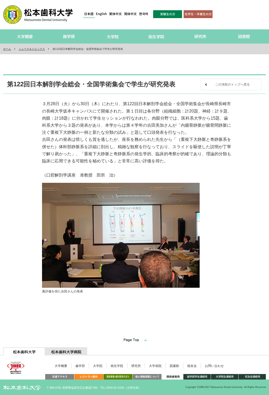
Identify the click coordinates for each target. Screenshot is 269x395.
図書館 (174, 366)
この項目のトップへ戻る (232, 84)
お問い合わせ (214, 366)
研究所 (136, 366)
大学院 (97, 366)
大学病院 (155, 366)
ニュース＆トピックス (32, 48)
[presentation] (24, 351)
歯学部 (80, 366)
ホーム (7, 48)
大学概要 (61, 366)
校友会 (192, 366)
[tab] (24, 351)
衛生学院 (117, 366)
